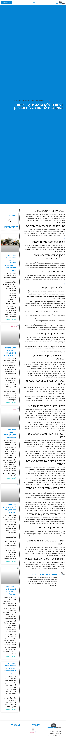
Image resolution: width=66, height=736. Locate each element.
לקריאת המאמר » (11, 319)
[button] (34, 2)
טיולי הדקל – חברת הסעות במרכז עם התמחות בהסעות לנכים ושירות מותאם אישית (10, 262)
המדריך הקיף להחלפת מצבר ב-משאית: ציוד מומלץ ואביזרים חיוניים (10, 668)
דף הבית (50, 100)
